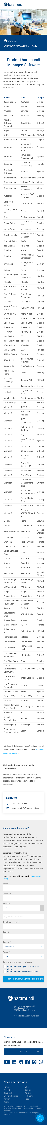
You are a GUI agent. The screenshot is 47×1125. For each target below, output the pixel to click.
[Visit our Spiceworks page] (34, 1062)
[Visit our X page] (21, 1062)
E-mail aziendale (14, 922)
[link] (17, 4)
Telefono (11, 903)
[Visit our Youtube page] (7, 1062)
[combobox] (23, 908)
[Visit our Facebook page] (27, 1062)
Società (10, 932)
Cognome (11, 893)
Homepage (8, 1087)
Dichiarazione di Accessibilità (22, 1108)
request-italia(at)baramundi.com (26, 808)
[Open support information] (40, 1118)
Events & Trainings (11, 1096)
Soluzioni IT (8, 1093)
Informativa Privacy (20, 1106)
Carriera (28, 1090)
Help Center (29, 1096)
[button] (44, 4)
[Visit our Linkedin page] (14, 1062)
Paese (10, 952)
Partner (7, 1099)
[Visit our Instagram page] (41, 1062)
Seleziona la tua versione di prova (22, 962)
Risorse (7, 1102)
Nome (10, 883)
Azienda (28, 1093)
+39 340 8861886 (19, 803)
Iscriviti (23, 1051)
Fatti (27, 1099)
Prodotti (7, 1090)
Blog (27, 1087)
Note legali (8, 1106)
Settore (10, 942)
